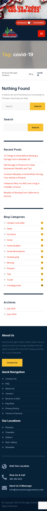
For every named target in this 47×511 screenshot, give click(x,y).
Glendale (9, 447)
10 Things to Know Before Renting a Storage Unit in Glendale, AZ (21, 157)
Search (8, 119)
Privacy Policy (12, 408)
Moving (10, 262)
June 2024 (11, 314)
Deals (9, 228)
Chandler (10, 432)
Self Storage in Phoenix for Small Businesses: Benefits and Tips (19, 167)
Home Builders (14, 245)
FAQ (7, 383)
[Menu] (41, 33)
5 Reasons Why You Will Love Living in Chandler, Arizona (21, 185)
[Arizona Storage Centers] (14, 32)
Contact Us (12, 362)
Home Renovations (16, 251)
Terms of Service (13, 413)
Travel (10, 279)
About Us (10, 388)
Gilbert (9, 437)
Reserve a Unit (12, 398)
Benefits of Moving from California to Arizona (21, 194)
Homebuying (13, 257)
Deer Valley (11, 442)
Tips (9, 274)
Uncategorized (14, 285)
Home (10, 240)
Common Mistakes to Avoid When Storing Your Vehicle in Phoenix (23, 176)
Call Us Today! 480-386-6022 (23, 9)
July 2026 (11, 308)
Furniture (11, 234)
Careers (9, 393)
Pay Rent (9, 403)
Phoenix (11, 268)
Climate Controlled (15, 223)
